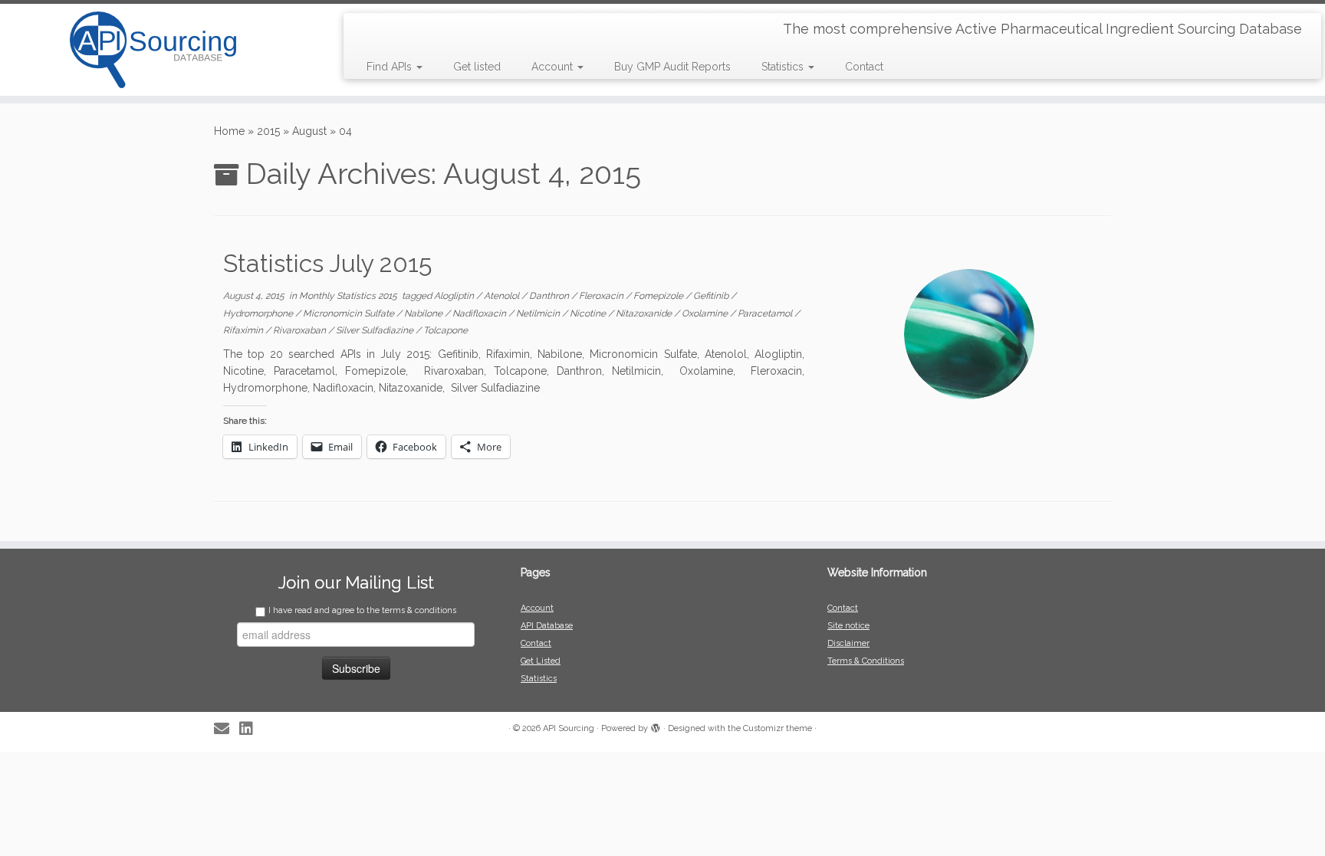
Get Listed (541, 661)
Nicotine (589, 313)
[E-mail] (226, 729)
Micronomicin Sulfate (349, 313)
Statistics (784, 67)
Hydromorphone (259, 313)
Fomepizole (659, 295)
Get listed (477, 67)
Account (553, 67)
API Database (547, 626)
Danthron (550, 295)
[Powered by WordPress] (655, 725)
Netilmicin (539, 313)
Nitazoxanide (645, 313)
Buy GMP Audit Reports (672, 67)
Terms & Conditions (865, 661)
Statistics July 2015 (327, 263)
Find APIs (391, 67)
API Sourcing (568, 728)
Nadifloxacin (480, 313)
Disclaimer (848, 643)
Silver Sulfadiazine (376, 330)
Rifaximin (244, 330)
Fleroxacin (602, 295)
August (309, 131)
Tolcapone (445, 330)
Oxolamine (706, 313)
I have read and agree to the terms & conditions (362, 610)
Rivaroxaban (300, 330)
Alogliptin (455, 295)
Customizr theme (777, 728)
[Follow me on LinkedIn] (251, 729)
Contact (864, 67)
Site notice (848, 626)
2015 (268, 131)
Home (229, 131)
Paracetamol (766, 313)
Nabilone (424, 313)
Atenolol (502, 295)
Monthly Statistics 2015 (349, 295)
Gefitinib (712, 295)
